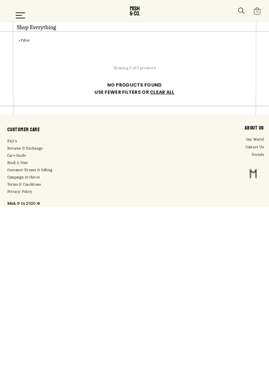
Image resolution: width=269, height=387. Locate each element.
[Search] (241, 11)
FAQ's (12, 141)
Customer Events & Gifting (29, 170)
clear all (162, 92)
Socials (258, 154)
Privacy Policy (19, 191)
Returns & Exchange (25, 148)
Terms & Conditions (24, 184)
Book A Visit (17, 162)
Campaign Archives (23, 177)
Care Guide (16, 155)
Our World (255, 139)
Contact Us (254, 147)
